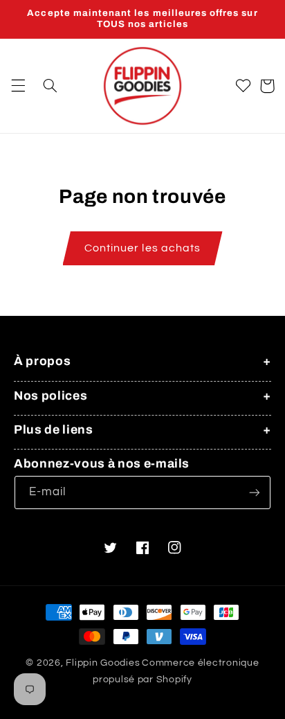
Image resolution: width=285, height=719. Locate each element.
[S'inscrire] (254, 492)
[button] (18, 86)
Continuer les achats (142, 248)
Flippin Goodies (103, 663)
